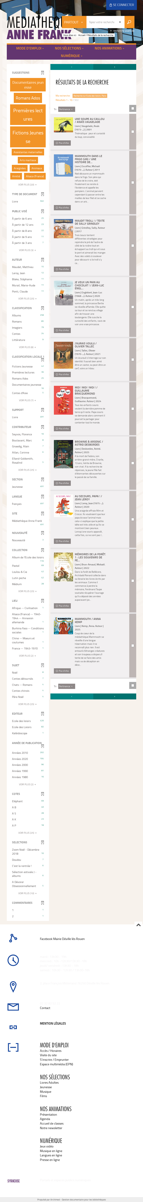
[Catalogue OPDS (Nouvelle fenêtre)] (40, 943)
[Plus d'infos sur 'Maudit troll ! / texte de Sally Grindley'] (63, 228)
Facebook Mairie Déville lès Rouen (62, 939)
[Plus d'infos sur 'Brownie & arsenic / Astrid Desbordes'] (63, 454)
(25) (26, 298)
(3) (26, 250)
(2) (26, 655)
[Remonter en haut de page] (138, 925)
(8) (26, 347)
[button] (28, 84)
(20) (26, 184)
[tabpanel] (71, 492)
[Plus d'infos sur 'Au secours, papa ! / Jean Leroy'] (63, 506)
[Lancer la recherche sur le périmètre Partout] (129, 22)
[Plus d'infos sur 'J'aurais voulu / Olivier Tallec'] (63, 355)
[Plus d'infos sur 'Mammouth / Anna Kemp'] (63, 625)
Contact (45, 1008)
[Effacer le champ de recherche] (120, 22)
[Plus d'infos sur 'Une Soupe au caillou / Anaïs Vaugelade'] (63, 124)
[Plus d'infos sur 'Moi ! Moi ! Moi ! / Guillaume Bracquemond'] (63, 400)
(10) (26, 893)
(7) (26, 400)
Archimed (55, 1199)
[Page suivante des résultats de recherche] (114, 67)
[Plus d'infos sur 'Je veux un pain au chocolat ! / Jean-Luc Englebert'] (63, 293)
